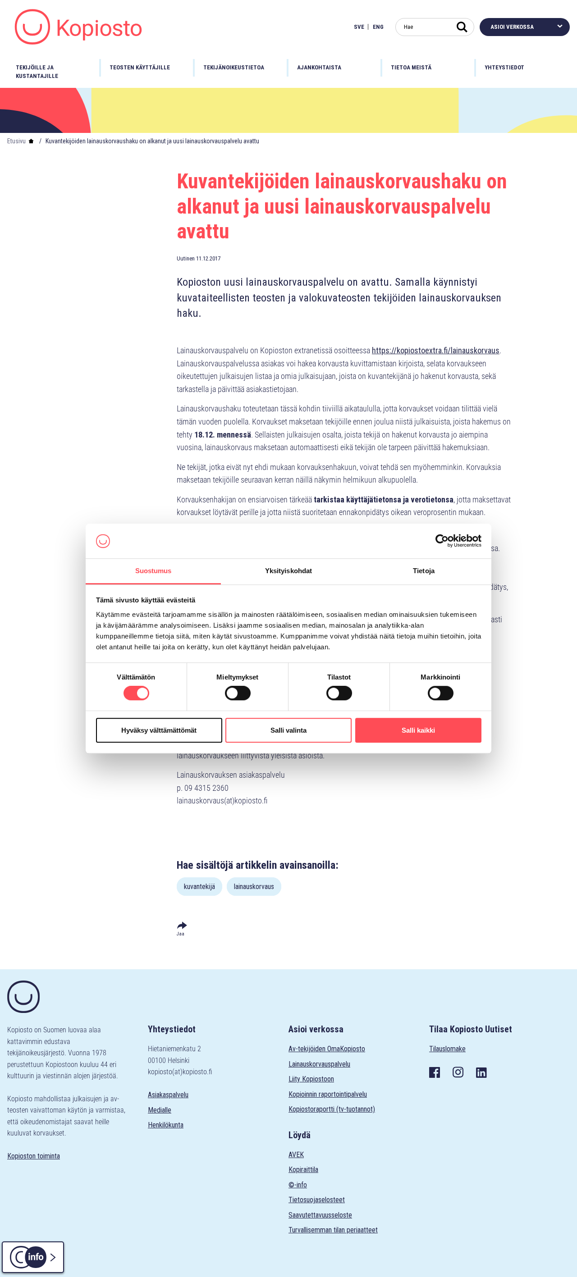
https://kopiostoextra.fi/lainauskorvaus (435, 350)
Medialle (159, 1110)
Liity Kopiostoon (311, 1079)
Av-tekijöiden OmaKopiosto (326, 1048)
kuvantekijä (199, 886)
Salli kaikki (418, 730)
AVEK (296, 1154)
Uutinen (186, 258)
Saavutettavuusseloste (320, 1215)
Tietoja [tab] (424, 571)
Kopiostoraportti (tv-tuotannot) (331, 1109)
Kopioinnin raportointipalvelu (327, 1094)
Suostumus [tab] (153, 571)
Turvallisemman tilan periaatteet (333, 1230)
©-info (297, 1185)
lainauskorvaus (254, 886)
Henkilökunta (165, 1125)
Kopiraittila (303, 1169)
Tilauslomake (447, 1048)
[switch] (238, 693)
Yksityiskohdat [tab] (288, 571)
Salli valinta (288, 730)
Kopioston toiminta (33, 1156)
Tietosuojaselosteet (316, 1199)
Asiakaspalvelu (168, 1094)
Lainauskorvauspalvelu (319, 1064)
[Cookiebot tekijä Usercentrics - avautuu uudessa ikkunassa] (442, 541)
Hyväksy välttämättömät (159, 730)
